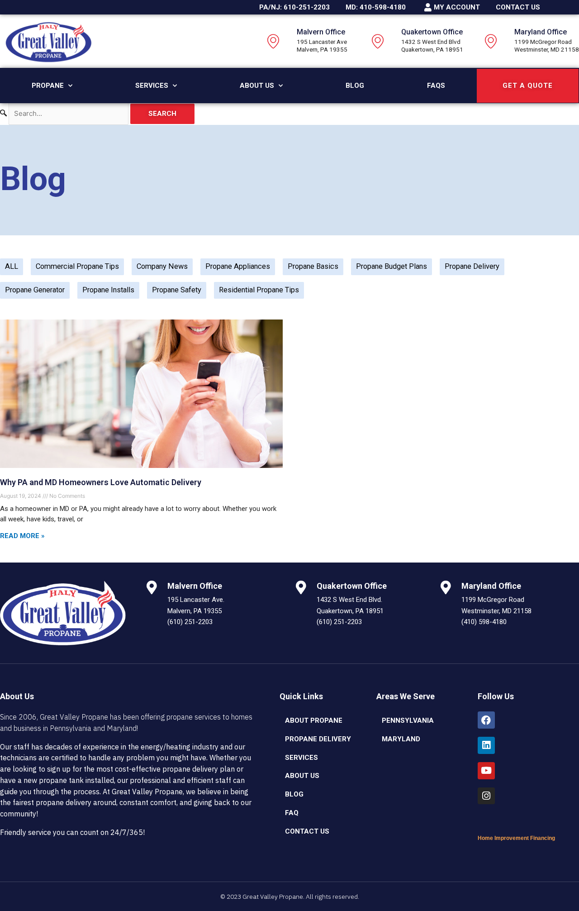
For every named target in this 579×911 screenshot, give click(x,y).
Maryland (401, 739)
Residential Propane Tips (259, 290)
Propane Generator (35, 290)
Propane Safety (176, 290)
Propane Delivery (472, 266)
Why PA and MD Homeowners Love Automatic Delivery (100, 482)
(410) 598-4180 (484, 622)
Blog (355, 85)
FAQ (292, 813)
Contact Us (307, 831)
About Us (257, 85)
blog (294, 794)
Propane (48, 85)
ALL (11, 266)
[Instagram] (486, 796)
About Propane (313, 720)
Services (151, 85)
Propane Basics (313, 266)
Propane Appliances (237, 266)
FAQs (436, 85)
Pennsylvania (408, 720)
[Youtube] (486, 770)
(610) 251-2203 (190, 622)
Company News (162, 266)
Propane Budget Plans (391, 266)
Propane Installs (108, 290)
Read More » (22, 536)
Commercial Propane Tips (77, 266)
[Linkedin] (486, 745)
